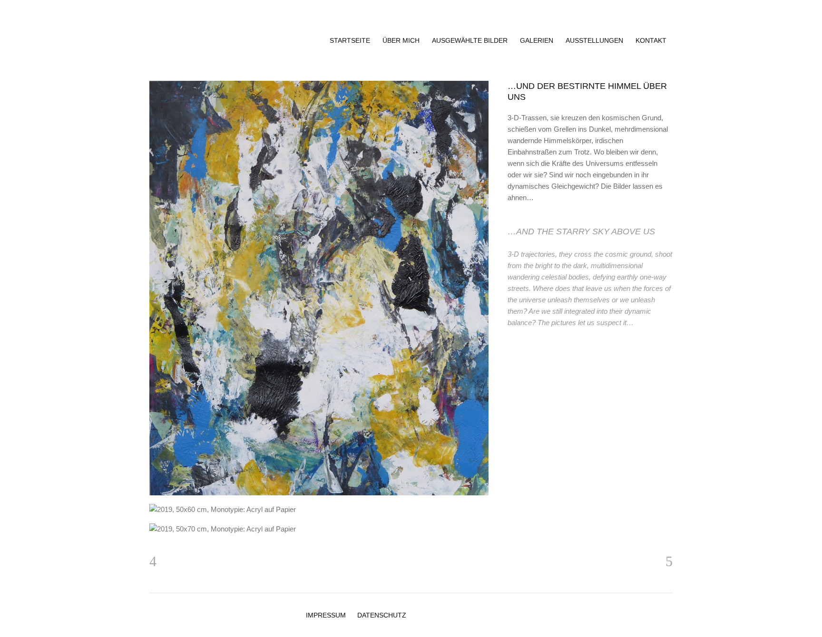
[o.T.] (319, 528)
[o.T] (319, 288)
